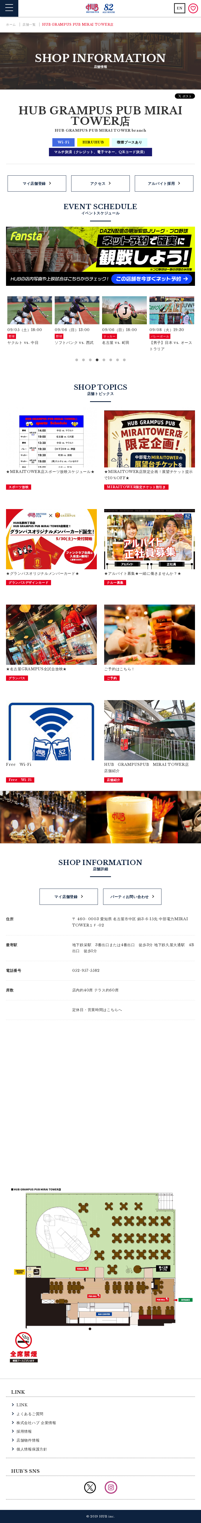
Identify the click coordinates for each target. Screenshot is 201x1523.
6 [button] (110, 360)
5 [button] (104, 360)
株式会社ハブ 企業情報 (36, 1422)
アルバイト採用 (161, 183)
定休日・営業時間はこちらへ (97, 1009)
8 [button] (124, 360)
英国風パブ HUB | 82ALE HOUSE (100, 8)
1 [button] (76, 360)
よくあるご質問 (29, 1414)
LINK (22, 1405)
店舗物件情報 (28, 1440)
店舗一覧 (29, 24)
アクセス (98, 183)
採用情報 (24, 1431)
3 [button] (90, 360)
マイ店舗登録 (34, 183)
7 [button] (117, 360)
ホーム (11, 24)
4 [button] (97, 360)
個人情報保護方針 (31, 1449)
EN (180, 8)
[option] (29, 321)
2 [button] (83, 360)
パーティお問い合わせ (129, 896)
